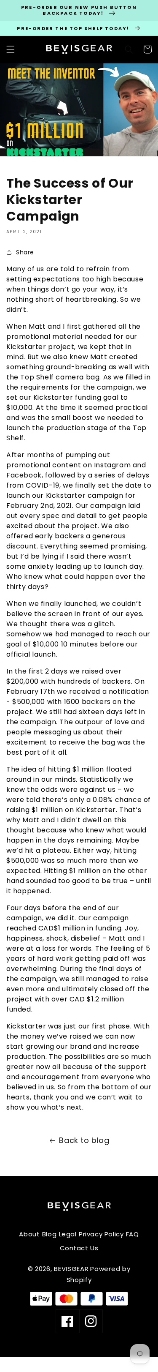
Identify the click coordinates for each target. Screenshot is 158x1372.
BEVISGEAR (71, 1268)
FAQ (132, 1234)
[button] (10, 49)
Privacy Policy (101, 1234)
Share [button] (25, 252)
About (29, 1234)
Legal (68, 1234)
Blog (49, 1234)
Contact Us (79, 1248)
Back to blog (84, 1140)
